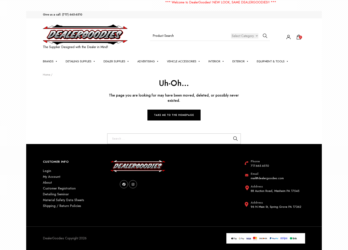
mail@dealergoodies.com (267, 178)
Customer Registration (59, 188)
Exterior (238, 61)
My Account (51, 176)
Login (47, 171)
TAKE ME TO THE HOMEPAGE (174, 115)
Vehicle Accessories (181, 61)
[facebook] (124, 184)
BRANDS (48, 61)
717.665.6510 (260, 166)
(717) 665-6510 (72, 14)
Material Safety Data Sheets (63, 200)
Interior (214, 61)
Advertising (146, 61)
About (47, 182)
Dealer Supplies (114, 61)
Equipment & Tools (271, 61)
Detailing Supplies (78, 61)
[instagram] (133, 184)
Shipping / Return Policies (62, 206)
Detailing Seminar (56, 194)
